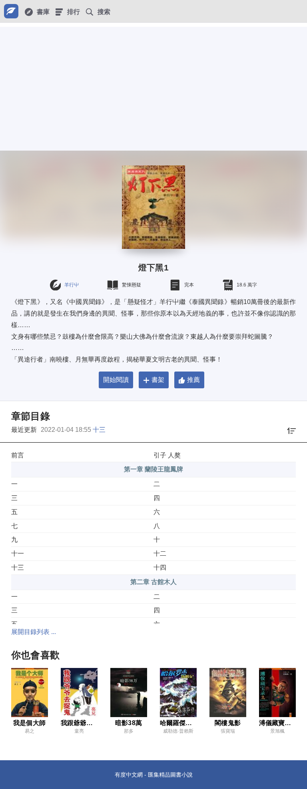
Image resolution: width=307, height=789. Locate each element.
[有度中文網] (11, 11)
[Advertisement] (153, 83)
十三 (99, 429)
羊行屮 (71, 285)
